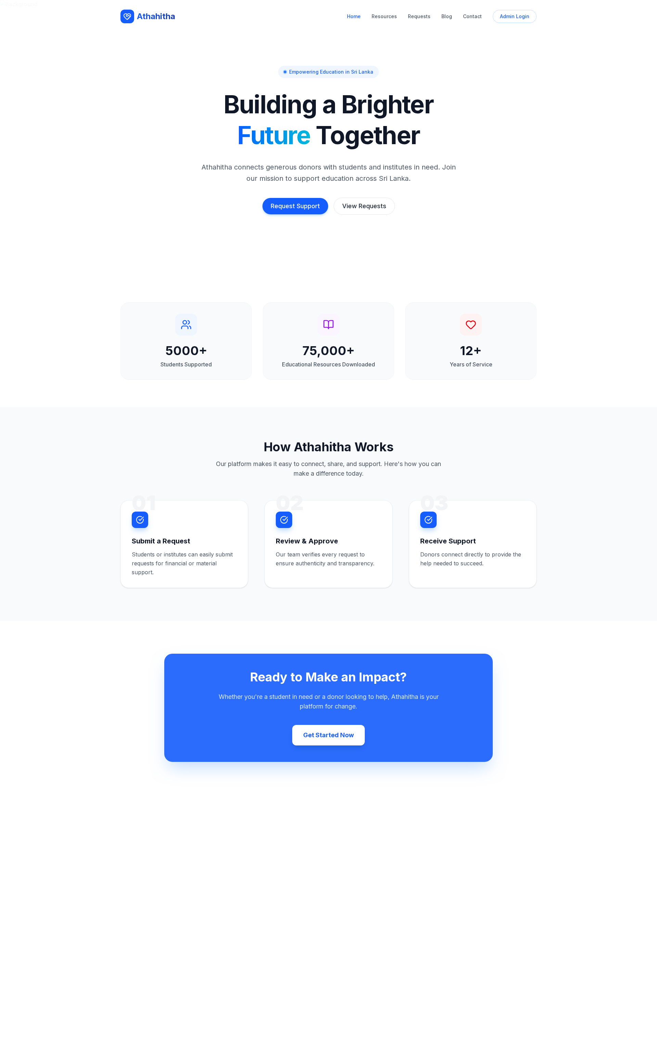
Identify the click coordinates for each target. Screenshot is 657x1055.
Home (354, 16)
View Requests (364, 206)
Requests (419, 16)
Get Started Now (328, 735)
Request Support (295, 206)
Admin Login (514, 16)
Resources (384, 16)
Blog (446, 16)
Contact (472, 16)
